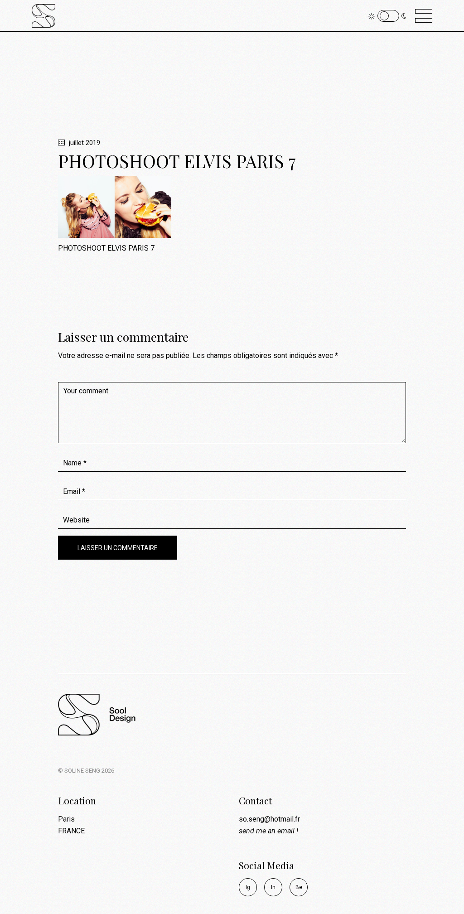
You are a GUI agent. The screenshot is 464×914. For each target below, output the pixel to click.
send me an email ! (268, 831)
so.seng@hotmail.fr (269, 819)
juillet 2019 (83, 143)
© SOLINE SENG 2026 (86, 770)
